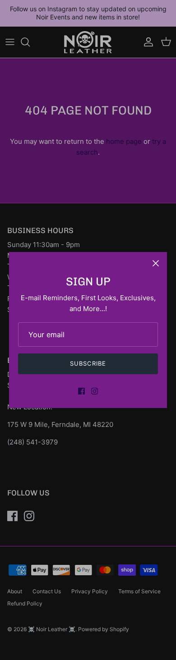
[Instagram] (94, 391)
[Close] (156, 263)
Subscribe (88, 363)
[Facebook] (81, 391)
